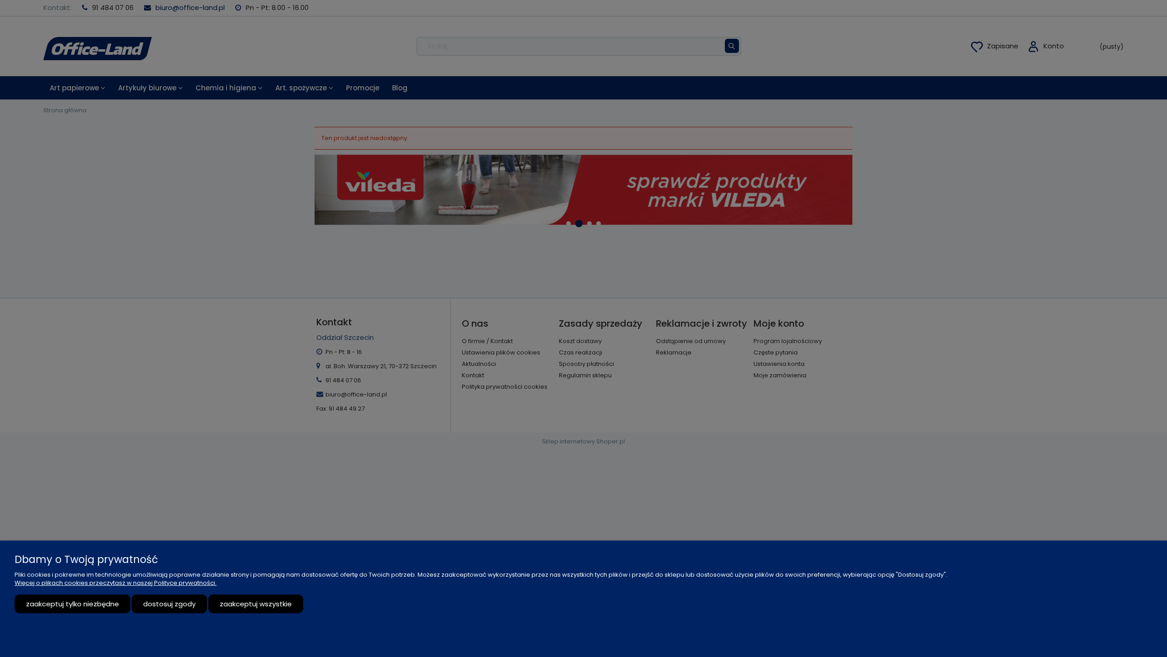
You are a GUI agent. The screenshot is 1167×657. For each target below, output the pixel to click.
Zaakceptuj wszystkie (256, 604)
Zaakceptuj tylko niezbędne (72, 604)
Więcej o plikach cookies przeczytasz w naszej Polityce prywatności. (116, 583)
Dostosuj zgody (169, 604)
